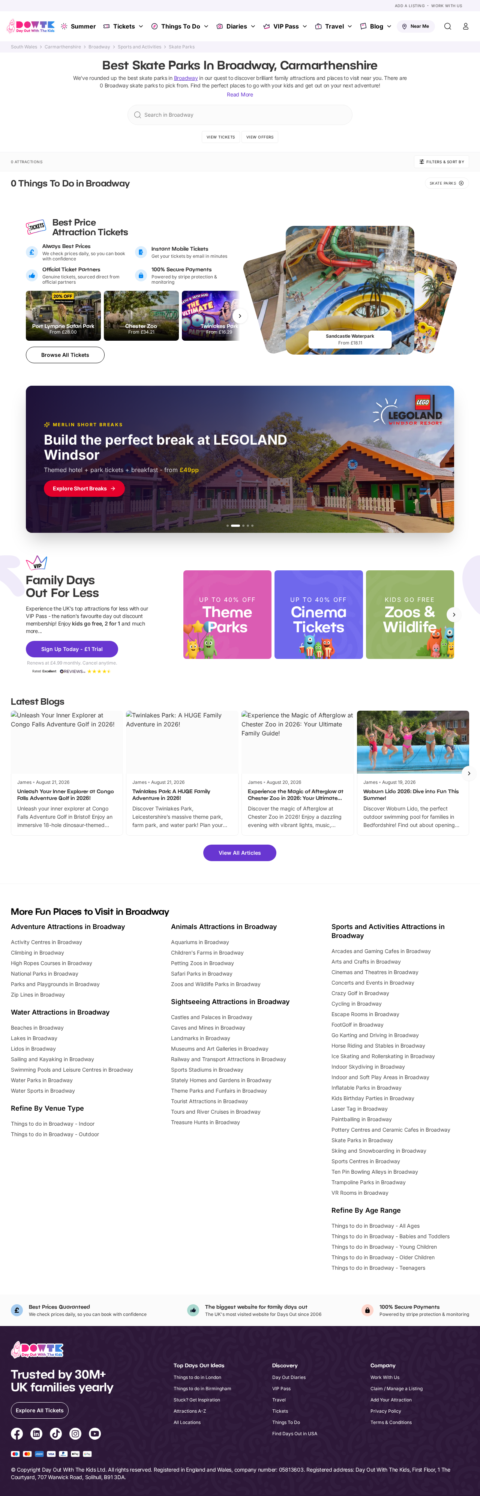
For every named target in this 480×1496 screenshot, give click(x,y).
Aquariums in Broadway (200, 942)
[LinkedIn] (36, 1435)
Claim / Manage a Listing (396, 1388)
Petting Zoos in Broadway (202, 963)
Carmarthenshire (63, 47)
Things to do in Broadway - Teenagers (378, 1267)
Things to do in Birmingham (202, 1388)
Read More (240, 94)
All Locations (187, 1422)
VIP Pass (286, 26)
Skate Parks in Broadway (362, 1140)
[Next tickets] (240, 315)
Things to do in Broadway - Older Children (383, 1257)
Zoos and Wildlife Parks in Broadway (216, 984)
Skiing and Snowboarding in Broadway (379, 1150)
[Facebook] (17, 1435)
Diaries (236, 26)
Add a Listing (410, 5)
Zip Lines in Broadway (38, 994)
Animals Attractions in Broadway (224, 927)
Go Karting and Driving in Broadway (375, 1035)
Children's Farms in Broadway (207, 952)
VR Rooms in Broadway (360, 1192)
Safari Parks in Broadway (201, 973)
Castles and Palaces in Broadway (211, 1017)
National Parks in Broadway (44, 973)
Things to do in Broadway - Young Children (384, 1246)
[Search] (448, 26)
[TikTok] (56, 1435)
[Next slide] (454, 614)
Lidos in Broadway (33, 1048)
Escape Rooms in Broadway (365, 1014)
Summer (83, 26)
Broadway (99, 47)
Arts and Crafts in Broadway (366, 961)
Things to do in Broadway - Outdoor (55, 1134)
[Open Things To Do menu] (207, 26)
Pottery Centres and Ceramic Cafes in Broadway (391, 1129)
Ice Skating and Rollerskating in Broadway (383, 1056)
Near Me (420, 26)
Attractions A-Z (190, 1411)
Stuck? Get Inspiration (197, 1400)
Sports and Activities (139, 47)
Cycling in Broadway (357, 1003)
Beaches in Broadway (37, 1027)
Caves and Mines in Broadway (208, 1027)
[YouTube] (95, 1435)
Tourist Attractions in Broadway (209, 1101)
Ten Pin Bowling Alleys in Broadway (375, 1171)
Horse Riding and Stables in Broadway (378, 1045)
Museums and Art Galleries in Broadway (219, 1048)
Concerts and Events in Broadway (373, 982)
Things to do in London (197, 1377)
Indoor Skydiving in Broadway (368, 1066)
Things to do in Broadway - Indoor (52, 1123)
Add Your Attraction (391, 1400)
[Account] (466, 26)
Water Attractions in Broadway (60, 1012)
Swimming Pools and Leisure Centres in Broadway (72, 1069)
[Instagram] (75, 1435)
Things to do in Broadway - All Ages (376, 1225)
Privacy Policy (385, 1411)
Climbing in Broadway (37, 952)
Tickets (124, 26)
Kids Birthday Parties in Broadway (373, 1098)
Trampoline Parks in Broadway (369, 1182)
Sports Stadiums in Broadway (207, 1069)
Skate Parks (182, 47)
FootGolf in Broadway (358, 1024)
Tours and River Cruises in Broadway (216, 1111)
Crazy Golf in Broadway (360, 993)
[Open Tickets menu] (141, 26)
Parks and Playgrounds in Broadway (55, 984)
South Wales (24, 47)
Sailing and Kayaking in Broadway (52, 1059)
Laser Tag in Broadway (360, 1108)
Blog (376, 26)
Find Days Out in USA (294, 1433)
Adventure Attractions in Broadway (68, 927)
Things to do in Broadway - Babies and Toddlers (391, 1236)
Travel (334, 26)
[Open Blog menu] (390, 26)
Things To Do (180, 26)
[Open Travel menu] (350, 26)
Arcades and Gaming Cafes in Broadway (381, 951)
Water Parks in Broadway (42, 1080)
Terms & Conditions (391, 1422)
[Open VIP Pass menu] (305, 26)
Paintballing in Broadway (362, 1119)
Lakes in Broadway (34, 1038)
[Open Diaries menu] (254, 26)
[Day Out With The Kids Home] (31, 26)
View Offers (260, 137)
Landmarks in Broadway (200, 1038)
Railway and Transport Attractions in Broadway (228, 1059)
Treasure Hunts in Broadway (205, 1122)
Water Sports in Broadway (43, 1090)
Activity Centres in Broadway (46, 942)
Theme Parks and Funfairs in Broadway (219, 1090)
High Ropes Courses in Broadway (51, 963)
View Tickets (221, 137)
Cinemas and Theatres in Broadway (375, 972)
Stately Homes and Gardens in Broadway (221, 1080)
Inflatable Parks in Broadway (367, 1087)
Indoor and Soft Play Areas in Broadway (380, 1077)
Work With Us (446, 5)
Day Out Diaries (289, 1377)
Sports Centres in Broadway (366, 1161)
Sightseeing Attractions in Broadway (230, 1002)
